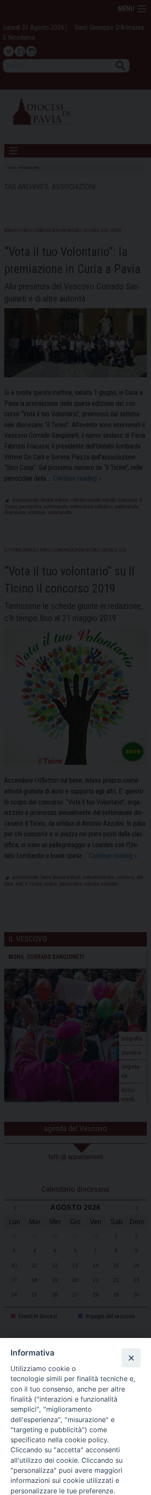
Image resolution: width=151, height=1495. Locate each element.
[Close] (131, 1357)
